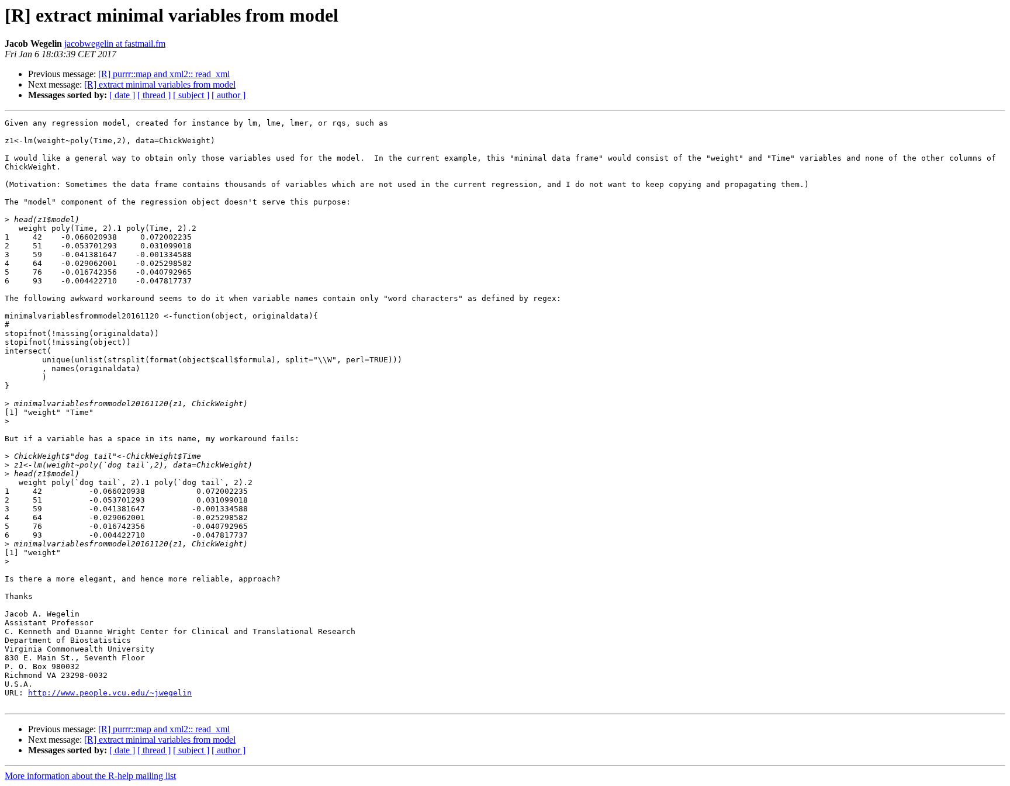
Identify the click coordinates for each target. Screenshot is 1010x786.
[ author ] (228, 95)
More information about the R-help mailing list (90, 776)
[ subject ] (191, 95)
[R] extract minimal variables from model (160, 84)
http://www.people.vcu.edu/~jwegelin (110, 692)
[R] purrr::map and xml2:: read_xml (164, 74)
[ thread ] (154, 95)
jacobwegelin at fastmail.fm (114, 44)
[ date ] (122, 95)
